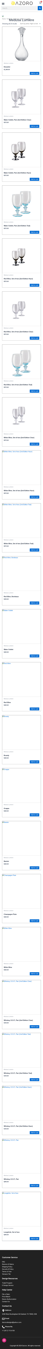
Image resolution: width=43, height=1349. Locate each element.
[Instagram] (4, 1340)
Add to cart (34, 73)
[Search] (40, 8)
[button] (3, 4)
